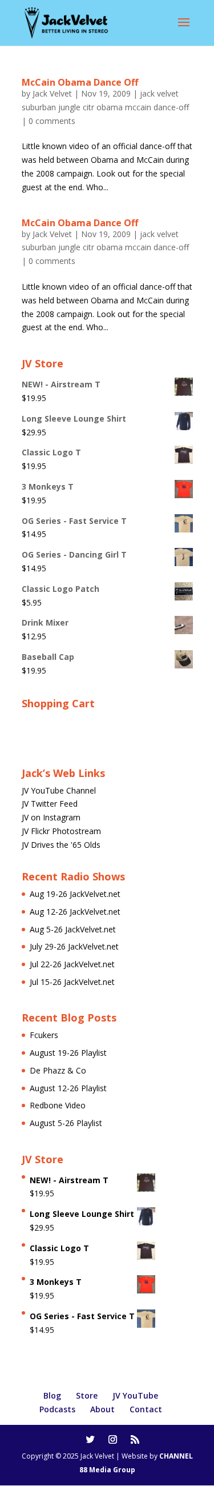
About (102, 1409)
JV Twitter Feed (50, 803)
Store (87, 1395)
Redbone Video (58, 1105)
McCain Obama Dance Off (80, 82)
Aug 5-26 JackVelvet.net (73, 929)
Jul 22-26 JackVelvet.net (72, 964)
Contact (146, 1409)
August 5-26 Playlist (66, 1122)
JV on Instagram (51, 817)
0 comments (52, 120)
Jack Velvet (52, 93)
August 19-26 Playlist (68, 1052)
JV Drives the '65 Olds (61, 844)
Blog (52, 1395)
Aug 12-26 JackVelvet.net (75, 911)
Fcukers (44, 1035)
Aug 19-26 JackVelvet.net (75, 893)
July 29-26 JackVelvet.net (74, 946)
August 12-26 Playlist (68, 1088)
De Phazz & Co (58, 1070)
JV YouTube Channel (59, 790)
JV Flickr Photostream (61, 831)
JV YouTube (135, 1395)
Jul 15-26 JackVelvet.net (72, 981)
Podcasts (57, 1409)
